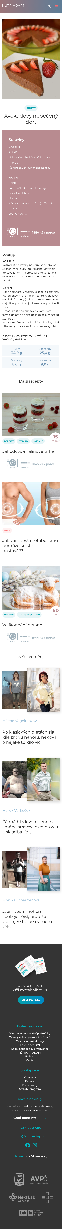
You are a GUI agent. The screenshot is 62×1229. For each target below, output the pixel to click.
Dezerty (31, 108)
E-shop (29, 1056)
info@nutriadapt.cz (31, 1136)
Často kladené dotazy (30, 1041)
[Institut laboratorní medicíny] (31, 1213)
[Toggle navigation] (56, 6)
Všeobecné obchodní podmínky (29, 1033)
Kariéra (29, 1081)
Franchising (29, 1085)
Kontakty (30, 1077)
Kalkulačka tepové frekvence (30, 1048)
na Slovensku (37, 1156)
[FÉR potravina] (19, 1179)
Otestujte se (31, 999)
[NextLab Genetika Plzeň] (22, 1197)
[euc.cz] (47, 1197)
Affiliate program (30, 1089)
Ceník (30, 1060)
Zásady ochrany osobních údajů (29, 1037)
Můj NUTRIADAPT (29, 1052)
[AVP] (39, 1179)
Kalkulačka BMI (30, 1045)
